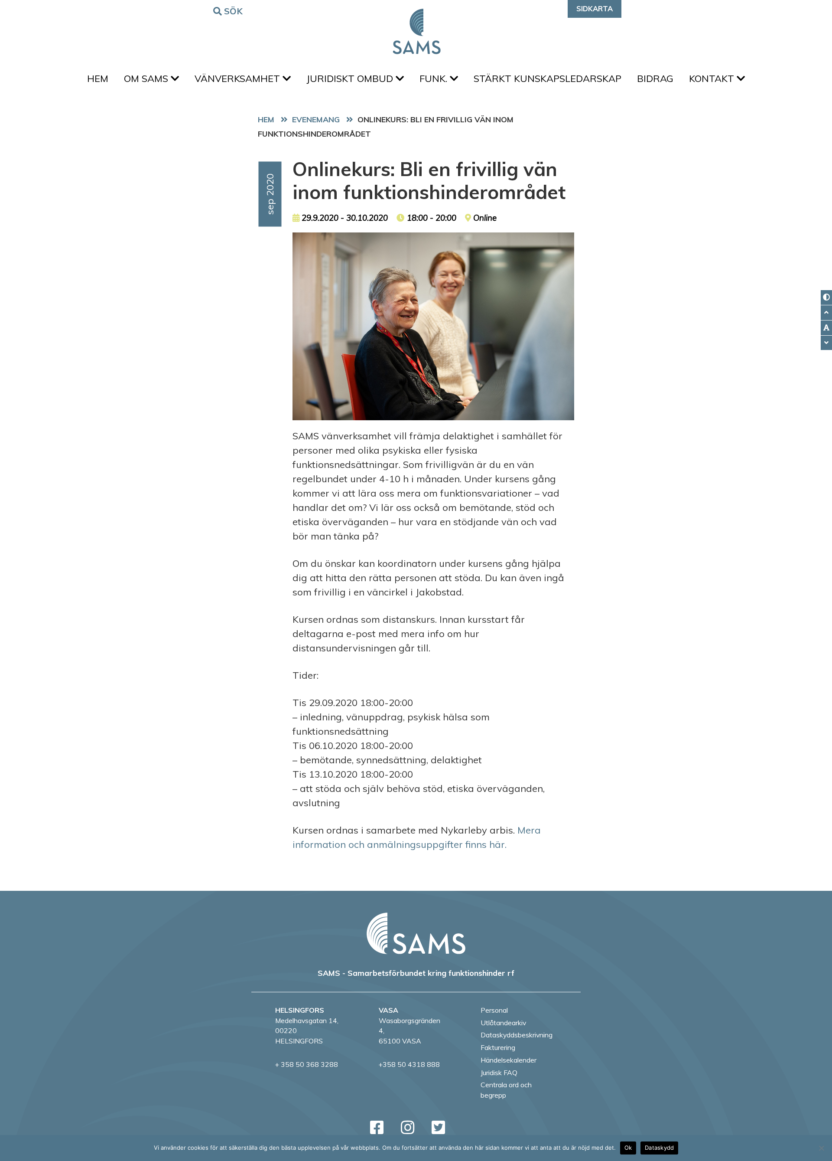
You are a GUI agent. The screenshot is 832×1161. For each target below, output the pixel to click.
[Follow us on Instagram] (407, 1127)
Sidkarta (594, 8)
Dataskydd (659, 1147)
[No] (821, 1148)
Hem (97, 78)
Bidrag (655, 78)
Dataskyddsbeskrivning (516, 1034)
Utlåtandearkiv (503, 1022)
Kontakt (713, 78)
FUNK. (434, 78)
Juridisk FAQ (499, 1072)
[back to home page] (416, 933)
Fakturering (498, 1047)
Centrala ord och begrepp (506, 1089)
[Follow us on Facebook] (377, 1127)
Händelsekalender (508, 1060)
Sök (233, 11)
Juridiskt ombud (351, 78)
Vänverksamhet (239, 78)
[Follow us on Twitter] (438, 1127)
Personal (494, 1010)
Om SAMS (147, 78)
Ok (628, 1147)
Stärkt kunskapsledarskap (547, 78)
